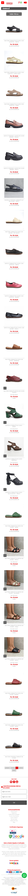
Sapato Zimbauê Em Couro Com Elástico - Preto (14, 264)
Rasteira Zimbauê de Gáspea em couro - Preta (14, 659)
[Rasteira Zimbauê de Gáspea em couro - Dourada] (14, 580)
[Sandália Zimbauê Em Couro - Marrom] (14, 447)
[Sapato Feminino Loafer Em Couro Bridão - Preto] (14, 156)
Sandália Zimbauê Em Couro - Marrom (14, 459)
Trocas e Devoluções (14, 816)
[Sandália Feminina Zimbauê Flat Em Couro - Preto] (14, 188)
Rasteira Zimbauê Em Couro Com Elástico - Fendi (14, 105)
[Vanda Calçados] (9, 3)
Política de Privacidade (14, 814)
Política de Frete (14, 820)
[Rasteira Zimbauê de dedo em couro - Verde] (14, 514)
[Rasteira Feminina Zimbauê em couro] (14, 744)
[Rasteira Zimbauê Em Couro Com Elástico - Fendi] (14, 92)
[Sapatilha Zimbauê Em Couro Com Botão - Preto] (14, 315)
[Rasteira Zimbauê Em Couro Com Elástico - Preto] (14, 28)
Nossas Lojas (14, 819)
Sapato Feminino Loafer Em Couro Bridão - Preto (14, 169)
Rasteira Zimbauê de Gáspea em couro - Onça (14, 626)
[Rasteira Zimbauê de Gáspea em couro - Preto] (14, 546)
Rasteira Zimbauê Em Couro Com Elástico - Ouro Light (14, 73)
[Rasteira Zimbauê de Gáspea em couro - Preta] (14, 647)
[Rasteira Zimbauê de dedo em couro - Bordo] (14, 681)
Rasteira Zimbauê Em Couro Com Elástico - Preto (14, 41)
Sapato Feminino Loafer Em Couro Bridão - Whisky (14, 136)
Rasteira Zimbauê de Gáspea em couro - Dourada (14, 592)
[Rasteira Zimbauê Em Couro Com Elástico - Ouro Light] (14, 60)
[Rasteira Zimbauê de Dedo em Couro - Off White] (14, 220)
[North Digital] (14, 888)
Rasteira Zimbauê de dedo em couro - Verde (14, 526)
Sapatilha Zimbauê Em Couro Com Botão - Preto (14, 328)
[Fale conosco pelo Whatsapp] (21, 3)
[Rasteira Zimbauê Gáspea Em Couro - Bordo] (14, 379)
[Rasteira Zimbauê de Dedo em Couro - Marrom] (14, 347)
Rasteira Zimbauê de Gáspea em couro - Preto (14, 559)
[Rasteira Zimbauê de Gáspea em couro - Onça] (14, 613)
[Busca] (19, 2)
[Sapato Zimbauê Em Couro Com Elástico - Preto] (14, 251)
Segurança (14, 813)
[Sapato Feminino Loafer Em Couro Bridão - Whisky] (14, 124)
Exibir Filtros (14, 14)
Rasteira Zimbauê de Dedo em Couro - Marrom (14, 360)
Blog (14, 822)
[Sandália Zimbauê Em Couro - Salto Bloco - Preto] (14, 480)
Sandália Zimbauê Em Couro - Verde (14, 426)
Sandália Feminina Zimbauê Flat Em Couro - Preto (14, 200)
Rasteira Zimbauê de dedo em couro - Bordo (14, 694)
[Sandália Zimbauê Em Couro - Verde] (14, 413)
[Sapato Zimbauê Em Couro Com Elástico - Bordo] (14, 284)
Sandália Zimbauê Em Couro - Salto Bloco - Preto (14, 493)
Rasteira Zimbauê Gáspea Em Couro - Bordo (14, 392)
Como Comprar (14, 817)
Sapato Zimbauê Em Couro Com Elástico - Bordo (14, 296)
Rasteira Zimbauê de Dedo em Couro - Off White (14, 232)
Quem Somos (14, 811)
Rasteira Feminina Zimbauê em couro (14, 757)
